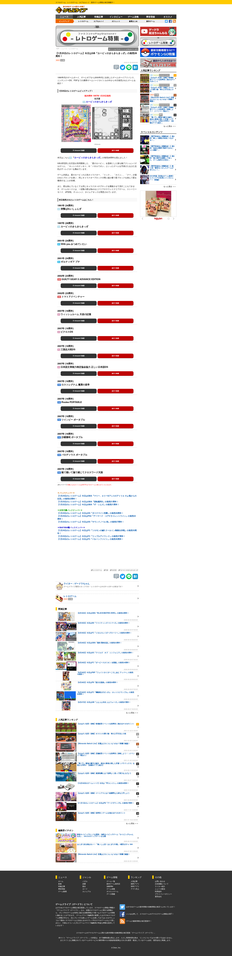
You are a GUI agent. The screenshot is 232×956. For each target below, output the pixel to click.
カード (84, 889)
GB (107, 570)
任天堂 (114, 570)
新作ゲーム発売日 (113, 884)
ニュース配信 (160, 889)
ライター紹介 (160, 886)
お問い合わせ (160, 881)
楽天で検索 (115, 150)
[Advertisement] (97, 556)
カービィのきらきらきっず (129, 570)
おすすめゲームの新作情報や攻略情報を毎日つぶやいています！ (150, 906)
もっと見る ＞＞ (132, 712)
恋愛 (84, 884)
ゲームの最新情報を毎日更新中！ (139, 921)
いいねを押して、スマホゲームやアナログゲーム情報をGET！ (150, 914)
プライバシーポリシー (163, 894)
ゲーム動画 (62, 891)
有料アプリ (135, 886)
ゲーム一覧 (111, 881)
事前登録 (150, 16)
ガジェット (116, 21)
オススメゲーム (112, 891)
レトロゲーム (83, 21)
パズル (84, 881)
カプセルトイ (99, 21)
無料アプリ (135, 884)
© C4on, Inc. (116, 947)
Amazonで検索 (79, 150)
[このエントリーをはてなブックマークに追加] (135, 69)
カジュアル (86, 891)
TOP (57, 48)
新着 (60, 884)
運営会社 (158, 896)
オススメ (167, 16)
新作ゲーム (150, 21)
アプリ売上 (135, 889)
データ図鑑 (111, 894)
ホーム (60, 881)
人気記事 (81, 16)
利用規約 (158, 891)
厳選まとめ (133, 21)
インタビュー (116, 16)
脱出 (84, 886)
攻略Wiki (110, 886)
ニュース (64, 16)
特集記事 (98, 16)
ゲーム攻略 (133, 16)
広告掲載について (161, 884)
